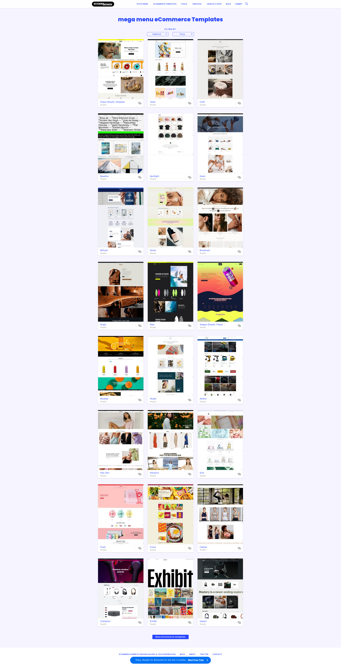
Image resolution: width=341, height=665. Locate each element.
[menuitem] (143, 4)
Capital (203, 547)
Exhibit (153, 621)
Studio (153, 398)
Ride (152, 324)
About (192, 654)
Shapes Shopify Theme (211, 324)
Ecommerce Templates (165, 4)
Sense (153, 250)
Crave (153, 547)
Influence (154, 472)
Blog (228, 4)
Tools (184, 4)
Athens (203, 398)
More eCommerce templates (170, 637)
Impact (203, 621)
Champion (105, 621)
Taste (152, 102)
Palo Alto (104, 472)
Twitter (204, 654)
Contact (217, 654)
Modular (104, 398)
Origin (103, 324)
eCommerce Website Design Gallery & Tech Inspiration (147, 654)
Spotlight (154, 176)
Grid (202, 472)
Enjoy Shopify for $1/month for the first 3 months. (170, 660)
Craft (202, 102)
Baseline (104, 176)
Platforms (142, 4)
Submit (238, 4)
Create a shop (214, 4)
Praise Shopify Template (112, 102)
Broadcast (205, 250)
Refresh (104, 250)
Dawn (202, 176)
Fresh (103, 547)
